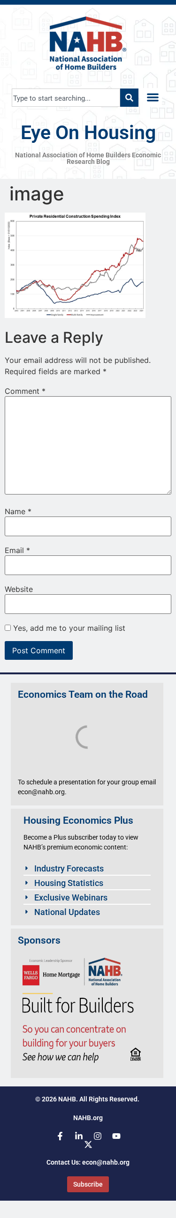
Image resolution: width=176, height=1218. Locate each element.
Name (18, 511)
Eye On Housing (88, 132)
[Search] (129, 98)
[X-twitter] (88, 1144)
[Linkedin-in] (79, 1136)
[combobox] (66, 98)
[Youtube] (116, 1136)
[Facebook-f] (60, 1136)
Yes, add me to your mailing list (68, 628)
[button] (152, 97)
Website (19, 589)
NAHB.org (88, 1118)
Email (17, 550)
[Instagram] (97, 1136)
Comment (25, 391)
